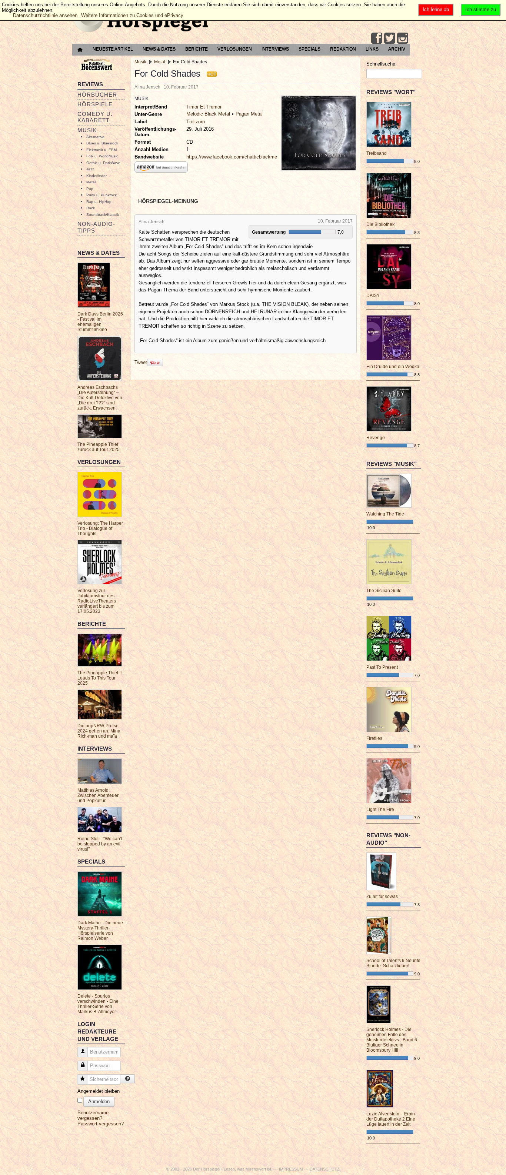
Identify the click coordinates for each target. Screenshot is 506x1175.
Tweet (140, 362)
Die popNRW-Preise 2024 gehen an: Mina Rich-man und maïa (98, 731)
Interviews (275, 48)
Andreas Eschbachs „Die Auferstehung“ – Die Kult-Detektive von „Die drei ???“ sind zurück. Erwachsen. (99, 398)
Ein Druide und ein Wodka (392, 366)
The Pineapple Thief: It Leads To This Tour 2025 (100, 678)
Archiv (396, 48)
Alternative (95, 137)
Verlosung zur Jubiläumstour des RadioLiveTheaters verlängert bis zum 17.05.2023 (96, 601)
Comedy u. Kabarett (95, 117)
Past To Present (382, 667)
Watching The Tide (385, 514)
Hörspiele (95, 104)
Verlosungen (234, 48)
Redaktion (343, 48)
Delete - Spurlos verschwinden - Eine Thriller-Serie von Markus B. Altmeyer (98, 1004)
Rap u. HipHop (98, 202)
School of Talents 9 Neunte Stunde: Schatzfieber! (393, 963)
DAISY (373, 295)
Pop (89, 189)
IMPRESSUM (291, 1169)
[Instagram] (402, 38)
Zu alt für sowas (382, 896)
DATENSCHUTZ (325, 1169)
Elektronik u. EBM (101, 150)
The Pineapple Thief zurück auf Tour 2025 (98, 447)
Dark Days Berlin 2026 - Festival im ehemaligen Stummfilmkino (100, 321)
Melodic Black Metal (208, 114)
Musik (87, 130)
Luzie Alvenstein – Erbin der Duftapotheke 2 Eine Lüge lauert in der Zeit (390, 1119)
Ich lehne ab (436, 9)
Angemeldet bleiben (98, 1091)
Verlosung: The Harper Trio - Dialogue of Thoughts (100, 528)
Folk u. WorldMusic (102, 156)
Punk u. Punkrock (101, 195)
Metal (91, 182)
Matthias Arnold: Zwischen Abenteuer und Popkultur (98, 795)
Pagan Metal (249, 114)
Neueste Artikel (113, 48)
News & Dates (159, 48)
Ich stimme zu (480, 9)
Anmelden (99, 1101)
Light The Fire (380, 809)
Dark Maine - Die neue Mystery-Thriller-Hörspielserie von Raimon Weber (100, 930)
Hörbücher (97, 94)
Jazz (90, 169)
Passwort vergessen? (100, 1123)
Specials (309, 48)
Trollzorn (195, 121)
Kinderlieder (96, 176)
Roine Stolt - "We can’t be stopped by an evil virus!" (99, 844)
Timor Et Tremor (204, 107)
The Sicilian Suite (384, 590)
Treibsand (376, 153)
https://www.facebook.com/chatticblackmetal (234, 157)
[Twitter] (389, 38)
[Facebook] (376, 38)
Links (372, 48)
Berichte (196, 48)
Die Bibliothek (380, 224)
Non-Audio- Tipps (96, 227)
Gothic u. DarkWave (103, 163)
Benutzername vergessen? (93, 1115)
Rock (90, 208)
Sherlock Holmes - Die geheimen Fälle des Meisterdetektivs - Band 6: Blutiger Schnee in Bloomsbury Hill (392, 1040)
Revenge (375, 437)
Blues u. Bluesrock (102, 143)
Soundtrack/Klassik (102, 215)
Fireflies (374, 738)
